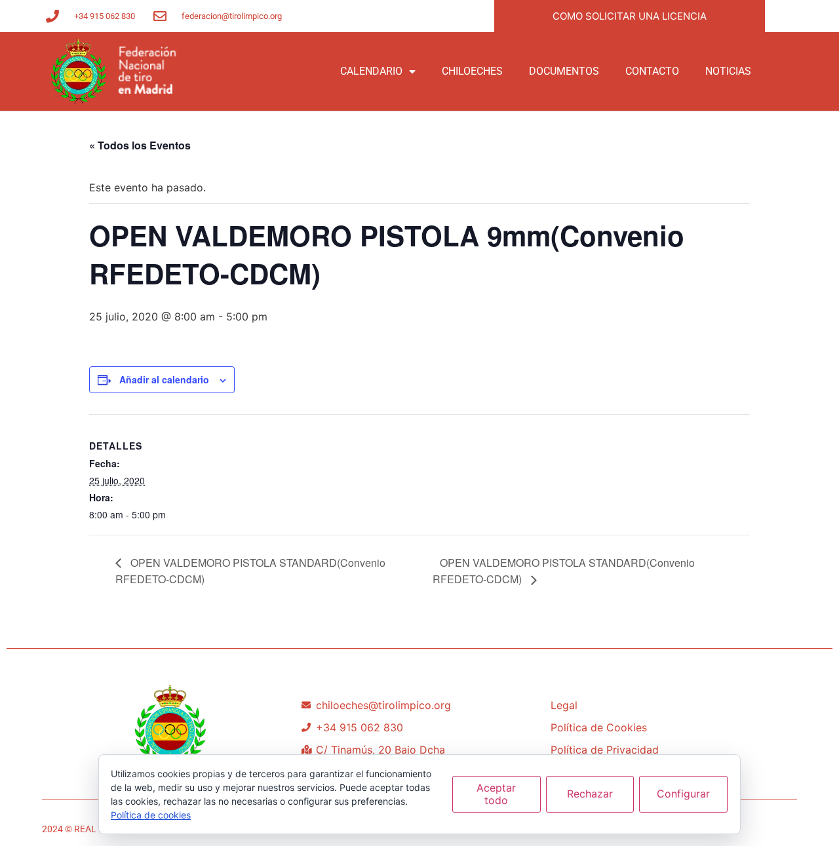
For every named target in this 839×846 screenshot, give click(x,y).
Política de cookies (151, 814)
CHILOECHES (472, 71)
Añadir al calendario (164, 379)
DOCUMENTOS (564, 71)
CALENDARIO (371, 71)
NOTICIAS (728, 71)
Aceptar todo (496, 794)
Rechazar (590, 793)
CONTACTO (652, 71)
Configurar (683, 793)
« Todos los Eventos (140, 145)
